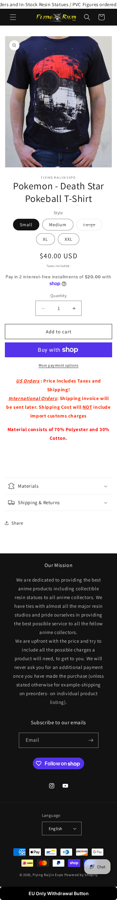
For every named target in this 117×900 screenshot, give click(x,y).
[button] (13, 17)
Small (26, 225)
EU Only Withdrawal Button (59, 893)
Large (92, 225)
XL (45, 239)
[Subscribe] (91, 740)
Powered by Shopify (81, 874)
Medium (58, 225)
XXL (68, 239)
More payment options (59, 365)
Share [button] (17, 523)
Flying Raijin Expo (47, 874)
